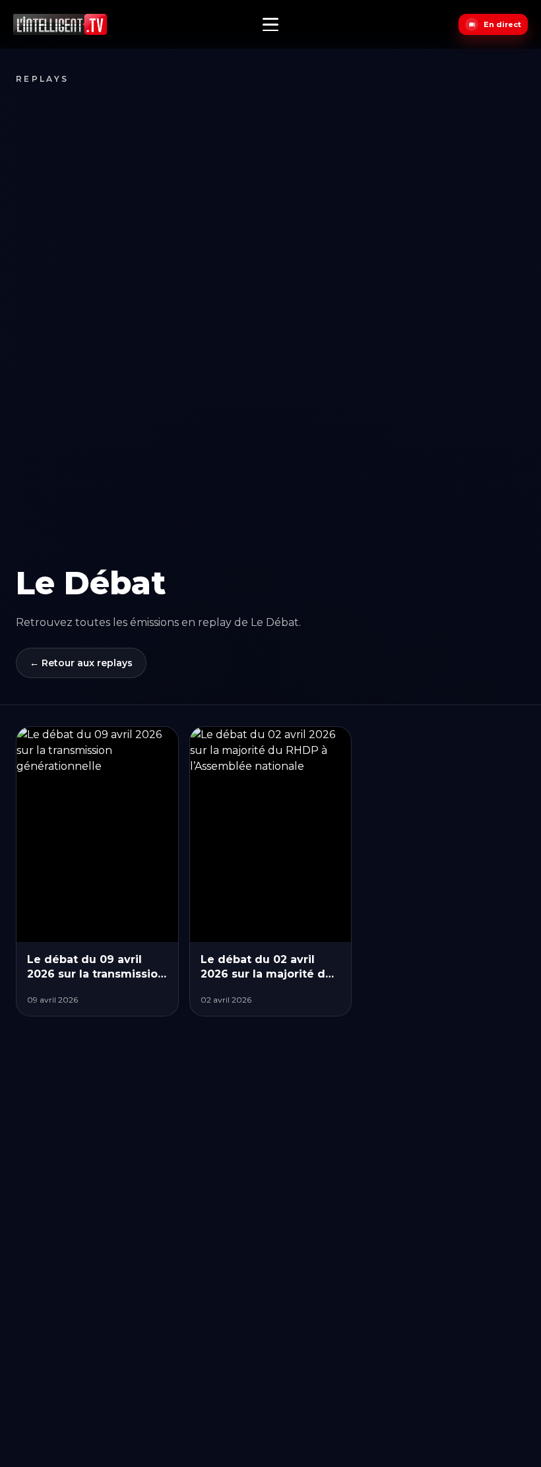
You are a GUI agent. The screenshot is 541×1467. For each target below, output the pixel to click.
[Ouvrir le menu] (270, 24)
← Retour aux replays (81, 663)
